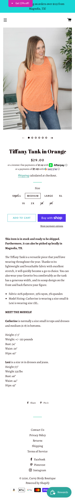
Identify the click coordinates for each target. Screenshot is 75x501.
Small (16, 196)
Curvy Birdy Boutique (42, 478)
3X (42, 203)
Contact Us (37, 430)
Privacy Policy (37, 435)
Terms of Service (37, 451)
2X (32, 203)
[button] (37, 169)
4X (51, 203)
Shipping (23, 175)
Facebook (39, 459)
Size (37, 188)
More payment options (51, 226)
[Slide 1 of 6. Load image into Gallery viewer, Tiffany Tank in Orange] (29, 137)
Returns (37, 441)
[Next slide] (52, 138)
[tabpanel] (37, 78)
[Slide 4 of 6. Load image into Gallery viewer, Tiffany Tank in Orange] (39, 137)
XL (61, 196)
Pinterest (39, 465)
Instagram (39, 470)
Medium (33, 196)
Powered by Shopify (38, 483)
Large (48, 196)
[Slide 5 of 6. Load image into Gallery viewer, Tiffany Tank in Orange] (42, 137)
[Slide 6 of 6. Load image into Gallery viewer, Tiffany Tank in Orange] (46, 137)
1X (23, 203)
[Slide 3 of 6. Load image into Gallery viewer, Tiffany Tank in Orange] (36, 137)
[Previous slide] (23, 138)
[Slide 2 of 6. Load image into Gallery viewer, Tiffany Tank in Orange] (32, 137)
